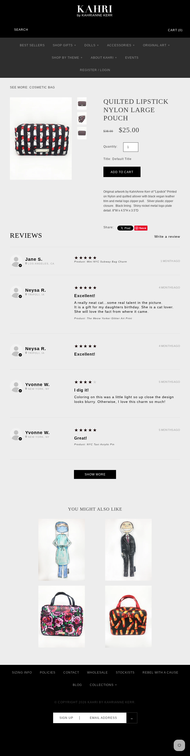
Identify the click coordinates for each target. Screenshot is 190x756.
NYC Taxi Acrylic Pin (101, 444)
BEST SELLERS (32, 45)
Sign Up (66, 718)
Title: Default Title (117, 159)
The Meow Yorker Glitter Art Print (109, 318)
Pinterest (144, 30)
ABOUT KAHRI (104, 57)
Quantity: (110, 146)
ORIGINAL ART (156, 45)
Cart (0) (175, 30)
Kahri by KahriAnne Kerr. (112, 702)
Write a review (167, 236)
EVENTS (132, 57)
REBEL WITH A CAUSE (160, 672)
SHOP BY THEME (67, 57)
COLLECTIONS (103, 685)
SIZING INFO (22, 672)
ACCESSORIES (121, 45)
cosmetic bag (42, 87)
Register (88, 70)
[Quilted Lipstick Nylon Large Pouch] (41, 99)
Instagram (150, 30)
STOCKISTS (125, 672)
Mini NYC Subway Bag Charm (107, 261)
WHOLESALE (97, 672)
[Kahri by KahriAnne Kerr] (95, 3)
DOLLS (91, 45)
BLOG (77, 685)
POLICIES (47, 672)
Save (142, 228)
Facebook (137, 30)
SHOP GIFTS (64, 45)
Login (105, 70)
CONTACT (71, 672)
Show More (95, 474)
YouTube (157, 30)
